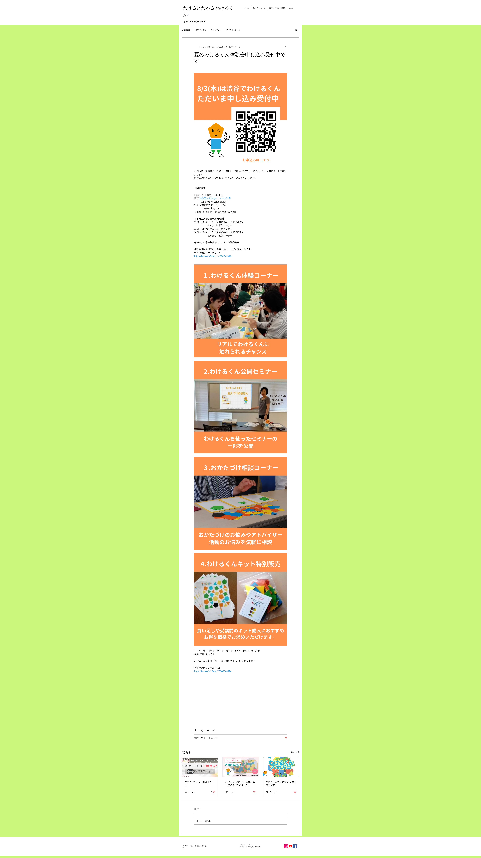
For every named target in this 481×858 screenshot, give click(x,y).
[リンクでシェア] (214, 730)
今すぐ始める (200, 30)
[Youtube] (290, 846)
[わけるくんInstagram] (286, 846)
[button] (296, 30)
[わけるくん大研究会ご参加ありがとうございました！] (240, 767)
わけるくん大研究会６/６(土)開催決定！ (280, 783)
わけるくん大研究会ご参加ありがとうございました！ (240, 783)
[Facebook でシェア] (195, 730)
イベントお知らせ (233, 30)
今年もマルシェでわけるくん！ (198, 783)
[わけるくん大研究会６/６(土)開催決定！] (281, 767)
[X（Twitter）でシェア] (201, 730)
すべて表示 (295, 752)
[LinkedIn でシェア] (207, 730)
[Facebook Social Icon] (295, 846)
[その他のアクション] (285, 47)
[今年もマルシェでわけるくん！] (200, 767)
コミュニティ (216, 30)
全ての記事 (186, 30)
